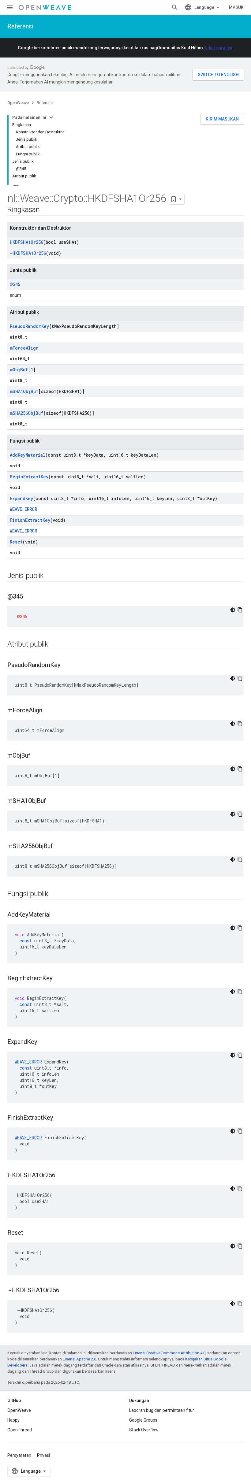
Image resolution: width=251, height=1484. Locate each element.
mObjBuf (19, 370)
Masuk (236, 7)
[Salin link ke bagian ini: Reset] (29, 1233)
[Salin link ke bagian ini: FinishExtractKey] (59, 1118)
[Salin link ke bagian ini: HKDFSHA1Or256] (61, 1175)
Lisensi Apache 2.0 (79, 1359)
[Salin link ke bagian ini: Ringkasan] (46, 210)
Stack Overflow (144, 1429)
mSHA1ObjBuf (24, 391)
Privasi (43, 1455)
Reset (16, 542)
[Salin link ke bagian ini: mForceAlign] (48, 710)
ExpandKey (21, 498)
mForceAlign (24, 348)
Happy (13, 1420)
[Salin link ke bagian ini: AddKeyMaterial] (57, 915)
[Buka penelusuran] (174, 7)
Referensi (20, 26)
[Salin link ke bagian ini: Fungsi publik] (54, 894)
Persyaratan (19, 1455)
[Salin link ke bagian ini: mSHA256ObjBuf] (59, 846)
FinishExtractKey (30, 520)
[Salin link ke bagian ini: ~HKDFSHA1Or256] (65, 1290)
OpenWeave (18, 102)
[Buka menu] (10, 7)
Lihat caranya (218, 47)
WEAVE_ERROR (23, 509)
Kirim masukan (222, 119)
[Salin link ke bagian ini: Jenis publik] (50, 576)
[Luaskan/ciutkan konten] (51, 117)
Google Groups (143, 1420)
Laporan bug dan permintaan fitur (161, 1410)
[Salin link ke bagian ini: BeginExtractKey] (58, 978)
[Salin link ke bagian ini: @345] (29, 597)
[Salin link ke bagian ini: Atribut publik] (54, 644)
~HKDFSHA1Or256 (28, 253)
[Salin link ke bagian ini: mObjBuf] (36, 756)
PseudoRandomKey (29, 326)
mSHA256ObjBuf (26, 413)
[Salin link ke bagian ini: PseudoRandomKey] (66, 665)
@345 (15, 284)
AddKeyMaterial (27, 455)
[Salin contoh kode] (240, 610)
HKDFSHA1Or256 (26, 242)
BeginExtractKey (29, 477)
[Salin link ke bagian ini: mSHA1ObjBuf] (52, 801)
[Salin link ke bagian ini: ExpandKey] (43, 1042)
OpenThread (19, 1429)
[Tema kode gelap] (232, 610)
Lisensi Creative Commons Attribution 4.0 (169, 1353)
